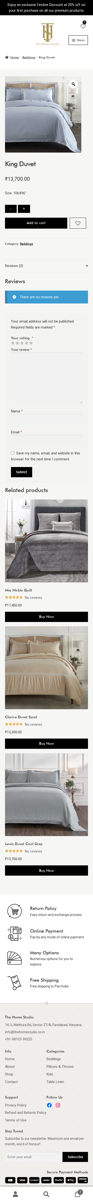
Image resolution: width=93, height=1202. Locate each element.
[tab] (46, 265)
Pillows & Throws (60, 1066)
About (10, 1066)
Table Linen (55, 1082)
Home (14, 57)
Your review (21, 350)
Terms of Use (15, 1120)
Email (16, 432)
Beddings (29, 57)
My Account (15, 1194)
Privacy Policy (15, 1105)
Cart (71, 1190)
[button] (78, 223)
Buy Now (46, 617)
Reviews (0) (14, 266)
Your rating (22, 338)
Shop (9, 1074)
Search (46, 1194)
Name (17, 411)
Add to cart (36, 223)
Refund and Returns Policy (25, 1112)
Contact (11, 1082)
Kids (49, 1074)
